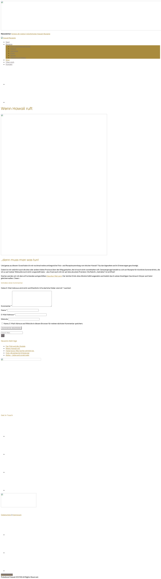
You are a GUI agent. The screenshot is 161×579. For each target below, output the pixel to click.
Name (4, 310)
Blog (8, 60)
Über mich (10, 62)
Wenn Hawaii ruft (13, 348)
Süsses (13, 55)
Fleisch (13, 49)
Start (8, 42)
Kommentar (6, 306)
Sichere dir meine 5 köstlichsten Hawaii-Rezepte (30, 34)
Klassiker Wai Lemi (54, 276)
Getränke (14, 51)
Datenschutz (6, 515)
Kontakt (9, 64)
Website (4, 319)
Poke (12, 53)
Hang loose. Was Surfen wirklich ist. (20, 350)
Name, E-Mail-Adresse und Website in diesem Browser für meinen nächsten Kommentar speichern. (43, 323)
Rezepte (9, 44)
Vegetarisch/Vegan (18, 57)
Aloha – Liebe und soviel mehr (17, 355)
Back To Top (6, 575)
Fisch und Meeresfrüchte (20, 46)
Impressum (16, 515)
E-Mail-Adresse (8, 314)
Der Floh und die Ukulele (15, 346)
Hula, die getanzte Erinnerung (17, 353)
